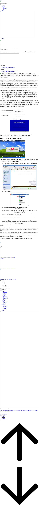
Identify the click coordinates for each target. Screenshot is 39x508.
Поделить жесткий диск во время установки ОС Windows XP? (10, 70)
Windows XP (3, 304)
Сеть (4, 307)
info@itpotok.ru (5, 414)
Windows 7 (3, 295)
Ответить (7, 286)
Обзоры (3, 310)
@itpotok (1, 414)
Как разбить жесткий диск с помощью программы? (8, 67)
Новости (3, 10)
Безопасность (5, 292)
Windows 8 (3, 300)
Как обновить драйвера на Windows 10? (22, 410)
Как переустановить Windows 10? (4, 410)
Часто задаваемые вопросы (5, 68)
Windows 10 (3, 6)
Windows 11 (3, 5)
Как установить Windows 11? (13, 410)
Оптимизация (5, 293)
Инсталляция (5, 8)
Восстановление (5, 7)
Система (4, 9)
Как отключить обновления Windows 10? (32, 410)
